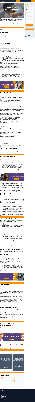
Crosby (4, 348)
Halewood (13, 380)
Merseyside (9, 348)
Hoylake (13, 379)
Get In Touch (12, 321)
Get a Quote (11, 13)
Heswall (13, 382)
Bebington (13, 378)
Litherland (1, 348)
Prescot (13, 377)
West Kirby (13, 381)
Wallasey (12, 348)
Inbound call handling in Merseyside (4, 159)
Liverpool (6, 348)
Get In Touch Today (12, 27)
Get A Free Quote (12, 372)
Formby (2, 386)
